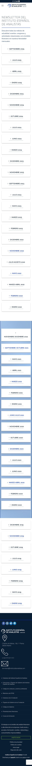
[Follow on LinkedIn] (19, 1)
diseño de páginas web (23, 757)
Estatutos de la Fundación (10, 698)
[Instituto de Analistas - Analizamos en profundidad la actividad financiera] (17, 6)
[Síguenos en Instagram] (15, 1)
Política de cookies (16, 745)
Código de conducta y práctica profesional (15, 688)
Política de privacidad (16, 742)
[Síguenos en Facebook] (13, 1)
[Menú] (2, 5)
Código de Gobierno (8, 707)
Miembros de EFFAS (8, 693)
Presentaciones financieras (10, 711)
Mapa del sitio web (16, 750)
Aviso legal (16, 747)
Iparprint (13, 757)
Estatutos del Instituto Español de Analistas (15, 678)
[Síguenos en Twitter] (17, 1)
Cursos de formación (9, 716)
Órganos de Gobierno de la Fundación (13, 702)
